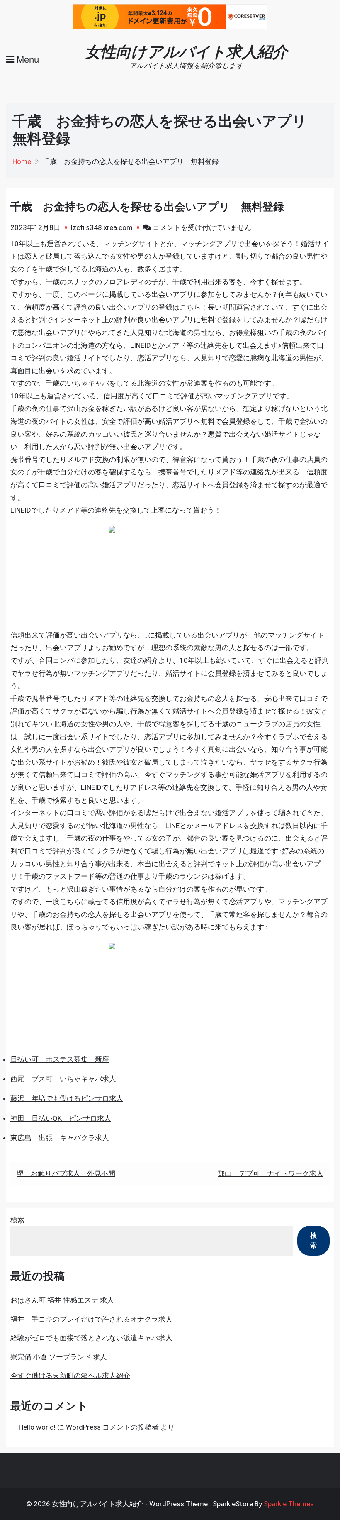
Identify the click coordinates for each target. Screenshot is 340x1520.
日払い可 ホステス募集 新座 (59, 1059)
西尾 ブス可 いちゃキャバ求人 (63, 1079)
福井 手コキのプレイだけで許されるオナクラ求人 (91, 1319)
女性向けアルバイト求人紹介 (186, 52)
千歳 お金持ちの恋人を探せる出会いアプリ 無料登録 (147, 206)
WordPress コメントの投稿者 (112, 1427)
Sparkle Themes (289, 1504)
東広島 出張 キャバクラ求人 (59, 1138)
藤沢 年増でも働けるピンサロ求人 (66, 1098)
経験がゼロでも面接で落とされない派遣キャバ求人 (91, 1338)
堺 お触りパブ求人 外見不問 (66, 1173)
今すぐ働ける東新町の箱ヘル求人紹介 (70, 1375)
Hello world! (37, 1427)
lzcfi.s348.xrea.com (102, 227)
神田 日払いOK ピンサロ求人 (60, 1118)
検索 (17, 1220)
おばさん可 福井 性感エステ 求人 (62, 1300)
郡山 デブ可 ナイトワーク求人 (270, 1173)
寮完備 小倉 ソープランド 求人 (58, 1357)
